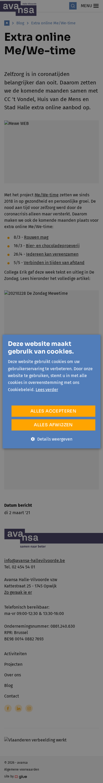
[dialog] (51, 391)
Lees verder (47, 389)
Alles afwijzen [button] (53, 425)
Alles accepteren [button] (53, 411)
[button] (51, 439)
